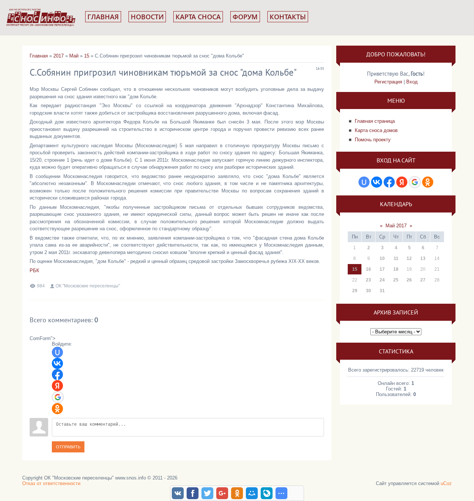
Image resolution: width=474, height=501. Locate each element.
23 (368, 280)
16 (368, 269)
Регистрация (388, 82)
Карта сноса (198, 16)
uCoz (446, 483)
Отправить (68, 447)
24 (382, 280)
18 (395, 269)
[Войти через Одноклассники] (57, 408)
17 (382, 269)
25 (395, 280)
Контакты (288, 16)
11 (396, 258)
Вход (412, 82)
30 (368, 290)
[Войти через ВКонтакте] (57, 363)
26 (409, 280)
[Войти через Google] (58, 397)
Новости (147, 16)
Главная (103, 16)
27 (422, 280)
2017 (58, 56)
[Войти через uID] (57, 352)
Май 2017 (396, 225)
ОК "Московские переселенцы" (88, 286)
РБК (34, 270)
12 (409, 258)
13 (422, 258)
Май (74, 56)
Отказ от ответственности (51, 483)
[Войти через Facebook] (57, 374)
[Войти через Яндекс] (57, 385)
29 (354, 290)
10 (382, 258)
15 (86, 56)
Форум (245, 16)
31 (382, 290)
